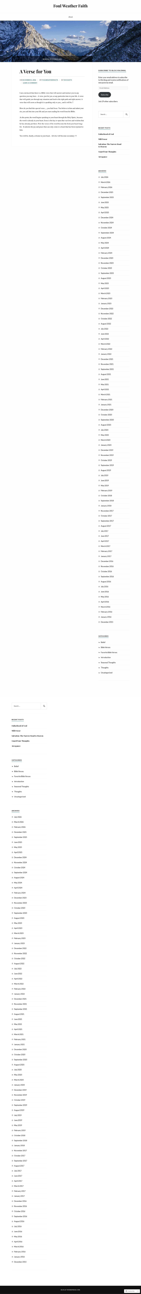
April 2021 (105, 389)
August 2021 (106, 374)
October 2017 (106, 516)
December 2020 (107, 410)
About (70, 17)
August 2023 (106, 278)
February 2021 (106, 399)
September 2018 (107, 501)
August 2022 (106, 324)
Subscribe (104, 95)
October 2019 (106, 460)
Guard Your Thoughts (107, 152)
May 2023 (105, 283)
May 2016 (105, 597)
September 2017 (107, 521)
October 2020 (106, 415)
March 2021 (105, 394)
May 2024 (105, 243)
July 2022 (104, 329)
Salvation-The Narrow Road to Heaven (109, 145)
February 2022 (106, 349)
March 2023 (105, 293)
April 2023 (105, 288)
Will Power (102, 139)
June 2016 (105, 592)
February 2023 (106, 298)
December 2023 (107, 258)
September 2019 (107, 465)
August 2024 (106, 238)
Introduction (106, 657)
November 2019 (107, 455)
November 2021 (107, 364)
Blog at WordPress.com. (70, 1290)
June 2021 (105, 379)
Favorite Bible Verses (109, 652)
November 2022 (107, 313)
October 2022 (106, 319)
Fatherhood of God (106, 134)
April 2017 (105, 541)
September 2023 (107, 273)
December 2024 (107, 217)
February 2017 (106, 551)
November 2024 (107, 223)
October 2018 (106, 495)
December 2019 (107, 450)
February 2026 (106, 187)
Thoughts (67, 80)
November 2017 (107, 511)
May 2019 (105, 485)
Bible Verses (105, 647)
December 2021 (107, 359)
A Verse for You (35, 71)
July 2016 (104, 586)
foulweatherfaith (50, 80)
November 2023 (107, 263)
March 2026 (105, 182)
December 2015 (107, 622)
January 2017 (106, 556)
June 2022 (105, 334)
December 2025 (107, 192)
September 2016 (107, 576)
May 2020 (105, 435)
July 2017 (104, 531)
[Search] (126, 114)
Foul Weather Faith (70, 5)
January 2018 (106, 506)
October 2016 (106, 571)
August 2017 (106, 526)
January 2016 (106, 617)
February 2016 (106, 612)
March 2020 (105, 440)
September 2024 (107, 233)
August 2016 (106, 581)
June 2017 (105, 536)
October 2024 (106, 228)
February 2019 (106, 490)
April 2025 (105, 212)
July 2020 (104, 430)
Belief (103, 642)
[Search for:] (113, 114)
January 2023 (106, 303)
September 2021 (107, 369)
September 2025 (107, 197)
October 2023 (106, 268)
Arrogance (102, 157)
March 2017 (105, 546)
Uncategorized (106, 673)
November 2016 (107, 566)
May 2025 (105, 207)
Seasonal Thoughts (108, 662)
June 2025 (105, 202)
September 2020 (107, 420)
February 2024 (106, 253)
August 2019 (106, 470)
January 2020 (106, 445)
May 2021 (105, 384)
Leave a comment (30, 83)
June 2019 (105, 480)
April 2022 (105, 339)
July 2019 (104, 475)
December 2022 (107, 308)
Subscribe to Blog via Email (112, 70)
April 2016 (105, 602)
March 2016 (105, 607)
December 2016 (107, 561)
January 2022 (106, 354)
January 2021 (106, 405)
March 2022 (105, 344)
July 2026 (104, 177)
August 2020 (106, 425)
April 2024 (105, 248)
